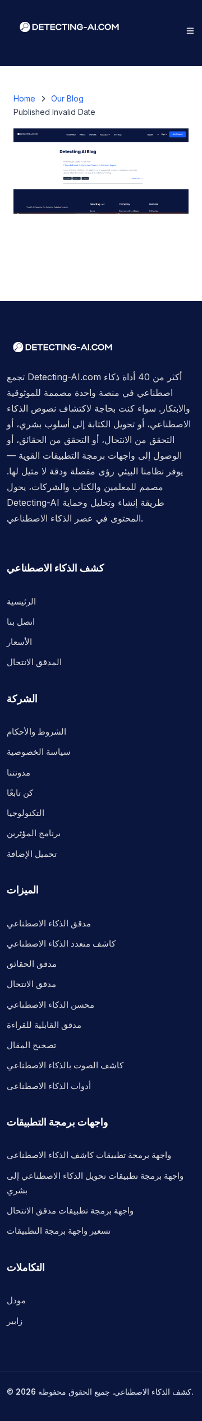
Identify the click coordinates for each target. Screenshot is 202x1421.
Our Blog (67, 98)
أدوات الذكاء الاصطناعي (49, 1086)
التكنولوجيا (25, 813)
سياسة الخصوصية (39, 752)
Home (24, 98)
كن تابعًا (20, 793)
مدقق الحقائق (32, 964)
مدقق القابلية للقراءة (44, 1025)
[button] (190, 31)
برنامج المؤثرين (34, 833)
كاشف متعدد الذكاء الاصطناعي (61, 943)
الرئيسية (21, 601)
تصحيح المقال (31, 1045)
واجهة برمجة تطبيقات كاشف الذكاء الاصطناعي (89, 1155)
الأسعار (19, 642)
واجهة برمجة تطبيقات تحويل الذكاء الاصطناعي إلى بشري (95, 1183)
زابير (14, 1321)
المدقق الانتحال (34, 662)
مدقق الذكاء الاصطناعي (49, 923)
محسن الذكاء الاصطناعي (50, 1005)
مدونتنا (18, 772)
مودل (16, 1300)
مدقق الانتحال (31, 984)
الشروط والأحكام (36, 731)
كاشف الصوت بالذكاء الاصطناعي (65, 1065)
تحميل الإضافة (32, 854)
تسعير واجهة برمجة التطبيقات (59, 1231)
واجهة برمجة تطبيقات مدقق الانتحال (70, 1210)
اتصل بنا (21, 622)
